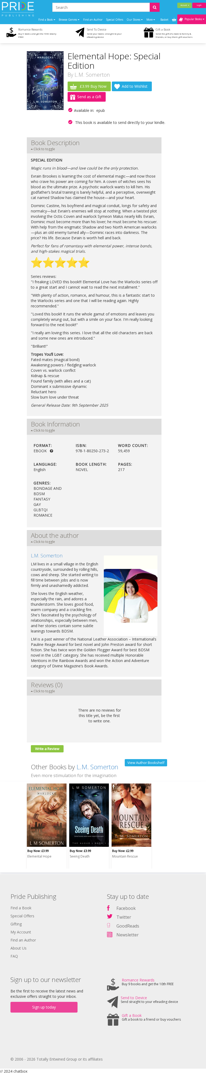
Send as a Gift (89, 96)
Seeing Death (80, 856)
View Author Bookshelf (145, 762)
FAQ (14, 956)
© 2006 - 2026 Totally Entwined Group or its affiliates (56, 1059)
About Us (18, 948)
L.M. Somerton (92, 74)
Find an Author (92, 19)
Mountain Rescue (125, 856)
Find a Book (20, 907)
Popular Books (193, 19)
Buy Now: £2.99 (123, 851)
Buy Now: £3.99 (38, 851)
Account (184, 5)
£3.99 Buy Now (92, 86)
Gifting (16, 923)
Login (199, 5)
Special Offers (114, 19)
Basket (164, 19)
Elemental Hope (39, 856)
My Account (20, 932)
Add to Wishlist (135, 86)
